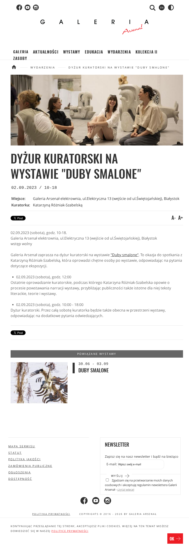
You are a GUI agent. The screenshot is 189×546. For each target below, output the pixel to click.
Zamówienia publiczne (30, 466)
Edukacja (94, 52)
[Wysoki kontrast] (171, 7)
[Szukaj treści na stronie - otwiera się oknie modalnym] (151, 8)
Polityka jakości (24, 459)
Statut (15, 453)
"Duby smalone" (125, 254)
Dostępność (20, 479)
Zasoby (20, 58)
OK (172, 539)
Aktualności (45, 52)
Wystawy (71, 52)
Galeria (21, 52)
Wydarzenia (119, 52)
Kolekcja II (146, 52)
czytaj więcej (125, 490)
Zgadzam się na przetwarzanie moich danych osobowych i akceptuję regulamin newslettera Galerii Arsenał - (141, 485)
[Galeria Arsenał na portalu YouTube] (28, 7)
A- (173, 218)
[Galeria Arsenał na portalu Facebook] (19, 7)
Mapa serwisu (21, 446)
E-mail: (111, 464)
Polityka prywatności (51, 514)
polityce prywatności (69, 531)
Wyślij (117, 476)
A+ (180, 218)
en (161, 7)
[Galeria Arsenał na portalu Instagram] (36, 7)
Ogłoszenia (19, 472)
